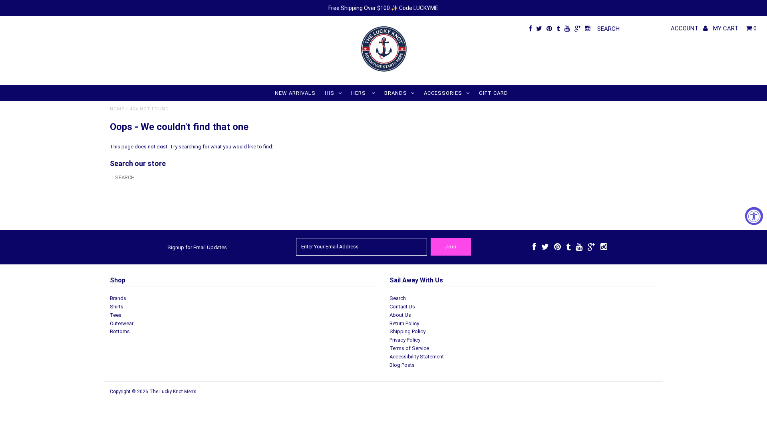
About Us (400, 315)
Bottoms (120, 331)
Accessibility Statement (416, 357)
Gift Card (493, 93)
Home (117, 109)
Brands (395, 93)
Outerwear (121, 323)
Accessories (443, 93)
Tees (115, 315)
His (329, 93)
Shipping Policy (407, 331)
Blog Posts (402, 365)
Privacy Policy (404, 340)
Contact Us (402, 307)
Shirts (116, 307)
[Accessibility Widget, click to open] (754, 216)
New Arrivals (295, 93)
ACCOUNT (685, 28)
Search (397, 298)
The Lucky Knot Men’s (173, 391)
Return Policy (404, 323)
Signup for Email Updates (197, 247)
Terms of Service (409, 348)
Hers (359, 93)
